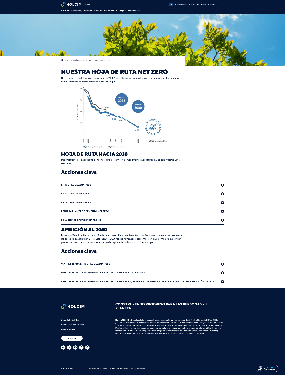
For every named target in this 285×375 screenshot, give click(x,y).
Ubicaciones (194, 4)
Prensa (203, 4)
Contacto (220, 4)
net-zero (88, 60)
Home (66, 60)
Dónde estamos (68, 329)
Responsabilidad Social (129, 10)
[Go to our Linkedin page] (64, 347)
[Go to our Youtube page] (76, 347)
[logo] (71, 4)
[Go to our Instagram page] (88, 347)
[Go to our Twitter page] (70, 347)
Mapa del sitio (94, 369)
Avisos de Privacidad (120, 369)
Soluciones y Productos (81, 10)
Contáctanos (72, 338)
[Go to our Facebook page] (82, 347)
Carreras (211, 4)
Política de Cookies (138, 369)
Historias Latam (181, 4)
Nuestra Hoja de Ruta (102, 60)
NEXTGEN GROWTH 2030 (72, 325)
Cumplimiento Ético (70, 320)
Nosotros (65, 10)
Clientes (98, 10)
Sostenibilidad (110, 10)
